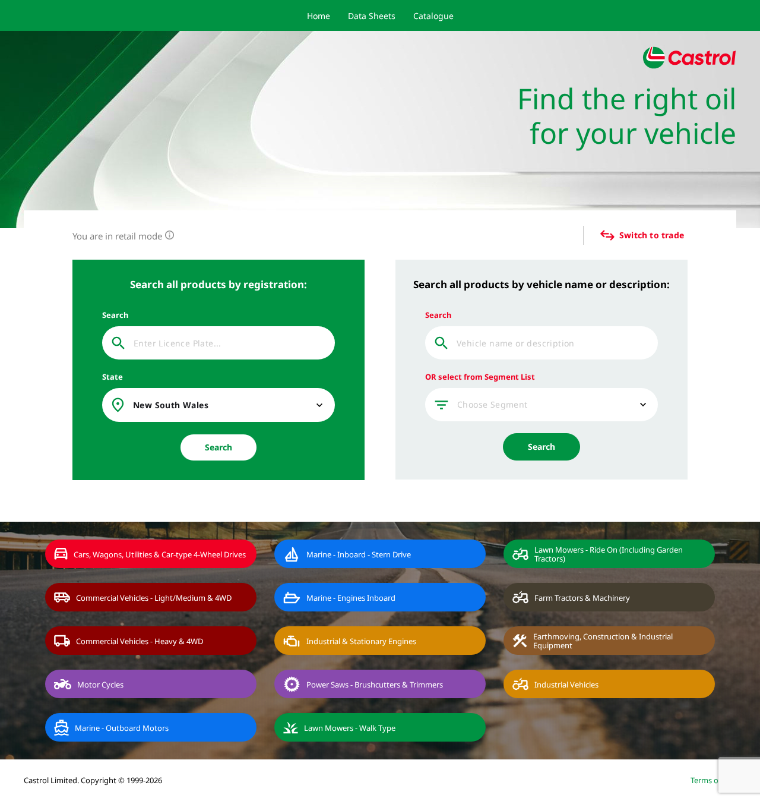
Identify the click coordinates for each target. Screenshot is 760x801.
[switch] (599, 235)
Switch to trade (651, 235)
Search (218, 447)
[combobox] (229, 405)
